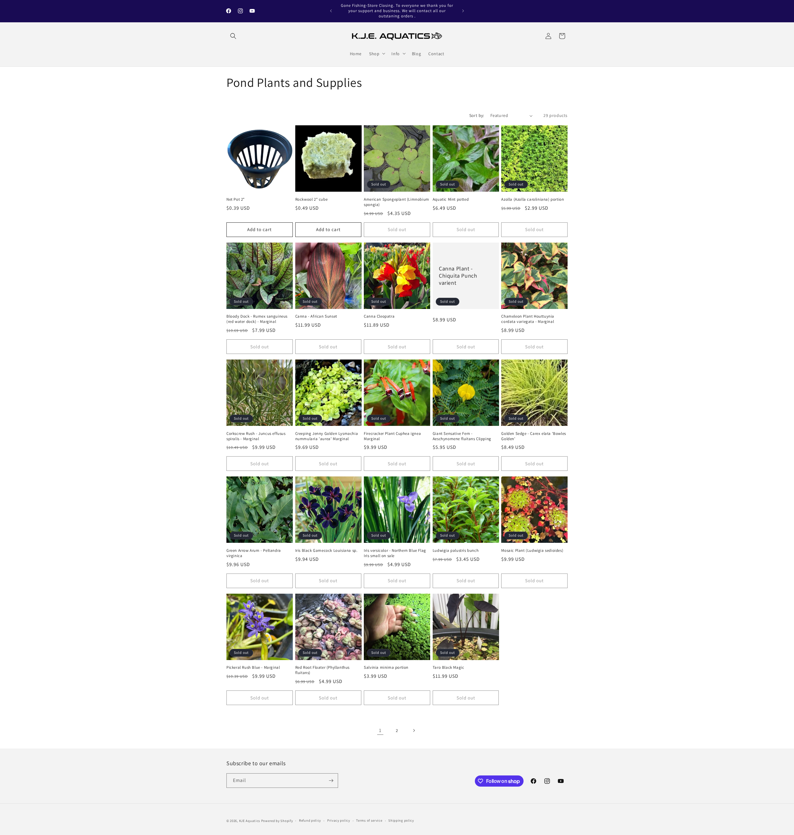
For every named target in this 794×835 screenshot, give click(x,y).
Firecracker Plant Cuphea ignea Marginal (392, 436)
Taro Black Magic (448, 667)
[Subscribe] (331, 780)
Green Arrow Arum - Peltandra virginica (253, 553)
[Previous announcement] (331, 11)
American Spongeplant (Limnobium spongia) (396, 202)
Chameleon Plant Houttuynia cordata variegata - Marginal (527, 319)
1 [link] (380, 730)
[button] (233, 36)
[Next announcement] (463, 11)
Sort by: (476, 115)
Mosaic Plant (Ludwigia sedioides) (532, 550)
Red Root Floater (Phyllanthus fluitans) (322, 670)
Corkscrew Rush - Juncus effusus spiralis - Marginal (256, 436)
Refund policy (310, 820)
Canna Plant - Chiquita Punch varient (458, 275)
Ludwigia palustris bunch (456, 550)
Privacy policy (338, 820)
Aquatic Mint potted (451, 199)
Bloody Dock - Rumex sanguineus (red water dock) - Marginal (257, 319)
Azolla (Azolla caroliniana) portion (532, 199)
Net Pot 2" (235, 199)
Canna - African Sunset (316, 316)
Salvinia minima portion (386, 667)
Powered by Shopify (277, 821)
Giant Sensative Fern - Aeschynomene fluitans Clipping (462, 436)
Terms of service (369, 820)
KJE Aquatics (249, 821)
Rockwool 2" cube (311, 199)
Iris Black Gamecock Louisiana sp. (326, 550)
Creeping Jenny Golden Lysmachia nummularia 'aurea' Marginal (326, 436)
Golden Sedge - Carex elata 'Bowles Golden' (533, 436)
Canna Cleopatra (379, 316)
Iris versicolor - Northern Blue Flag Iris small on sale (395, 553)
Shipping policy (401, 820)
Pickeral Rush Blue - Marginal (253, 667)
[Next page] (414, 730)
